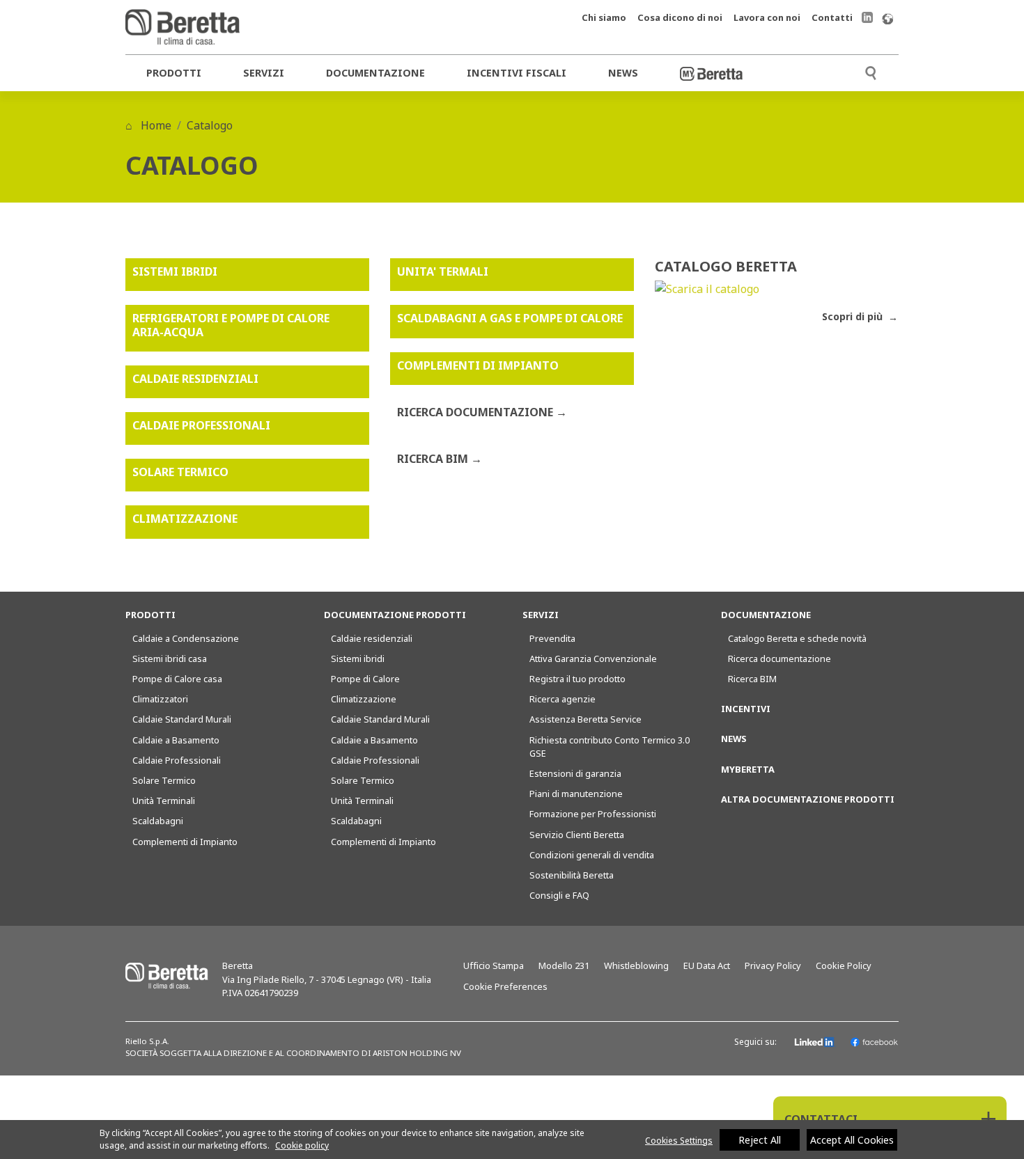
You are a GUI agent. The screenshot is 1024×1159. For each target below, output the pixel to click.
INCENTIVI (745, 708)
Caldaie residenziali (371, 638)
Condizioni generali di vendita (591, 855)
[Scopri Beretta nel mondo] (887, 18)
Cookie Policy (843, 965)
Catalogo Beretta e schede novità (797, 638)
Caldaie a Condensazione (185, 638)
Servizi (263, 72)
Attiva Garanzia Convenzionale (593, 658)
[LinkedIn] (815, 1042)
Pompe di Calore (365, 678)
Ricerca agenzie (562, 699)
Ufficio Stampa (493, 965)
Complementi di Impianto (185, 841)
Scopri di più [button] (853, 316)
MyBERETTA (748, 769)
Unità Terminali (163, 800)
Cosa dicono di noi (679, 17)
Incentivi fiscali (516, 72)
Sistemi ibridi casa (169, 658)
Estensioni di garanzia (575, 773)
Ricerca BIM (752, 678)
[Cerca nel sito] (871, 71)
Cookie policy (302, 1145)
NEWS (734, 738)
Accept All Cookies (852, 1139)
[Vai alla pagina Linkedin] (867, 17)
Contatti (832, 17)
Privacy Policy (773, 965)
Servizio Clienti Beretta (576, 834)
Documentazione (375, 72)
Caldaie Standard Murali (181, 719)
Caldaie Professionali (176, 760)
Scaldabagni (157, 820)
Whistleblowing (636, 965)
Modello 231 (563, 965)
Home (154, 125)
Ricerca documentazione (779, 658)
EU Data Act (706, 965)
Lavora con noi (767, 17)
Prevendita (552, 638)
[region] (512, 1139)
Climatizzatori (160, 699)
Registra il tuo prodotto (577, 678)
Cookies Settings (679, 1140)
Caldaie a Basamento (175, 740)
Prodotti (173, 72)
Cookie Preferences (505, 986)
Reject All (759, 1139)
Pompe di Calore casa (177, 678)
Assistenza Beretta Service (585, 719)
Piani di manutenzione (576, 793)
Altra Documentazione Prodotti (807, 799)
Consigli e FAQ (559, 895)
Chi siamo (604, 17)
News (623, 72)
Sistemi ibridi (358, 658)
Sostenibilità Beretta (571, 875)
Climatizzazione (363, 699)
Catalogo (210, 125)
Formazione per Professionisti (592, 813)
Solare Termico (164, 780)
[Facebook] (874, 1042)
